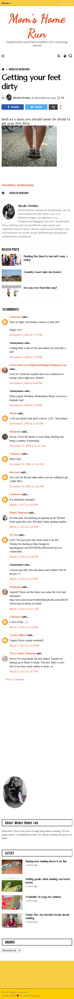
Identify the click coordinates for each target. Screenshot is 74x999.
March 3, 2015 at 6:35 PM (23, 578)
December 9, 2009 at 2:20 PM (25, 357)
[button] (7, 3)
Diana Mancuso (18, 512)
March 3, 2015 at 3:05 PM (23, 504)
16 (62, 98)
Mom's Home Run (37, 26)
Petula (13, 413)
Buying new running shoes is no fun (46, 861)
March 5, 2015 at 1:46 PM (23, 627)
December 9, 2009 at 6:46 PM (25, 383)
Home (6, 3)
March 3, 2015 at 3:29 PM (23, 526)
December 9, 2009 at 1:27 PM (25, 334)
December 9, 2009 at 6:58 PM (25, 405)
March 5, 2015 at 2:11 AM (23, 608)
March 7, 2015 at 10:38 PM (24, 645)
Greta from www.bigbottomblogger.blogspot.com (37, 365)
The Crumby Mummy (22, 653)
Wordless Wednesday (19, 69)
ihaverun (14, 472)
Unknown (15, 316)
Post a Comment (15, 679)
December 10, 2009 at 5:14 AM (26, 464)
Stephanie (15, 586)
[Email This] (53, 107)
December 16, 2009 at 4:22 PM (26, 486)
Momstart (15, 431)
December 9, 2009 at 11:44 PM (26, 423)
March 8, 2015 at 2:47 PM (23, 671)
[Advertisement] (37, 730)
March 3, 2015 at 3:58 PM (23, 556)
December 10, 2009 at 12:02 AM (27, 445)
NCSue (13, 534)
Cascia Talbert (18, 635)
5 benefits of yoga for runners (43, 896)
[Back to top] (65, 991)
